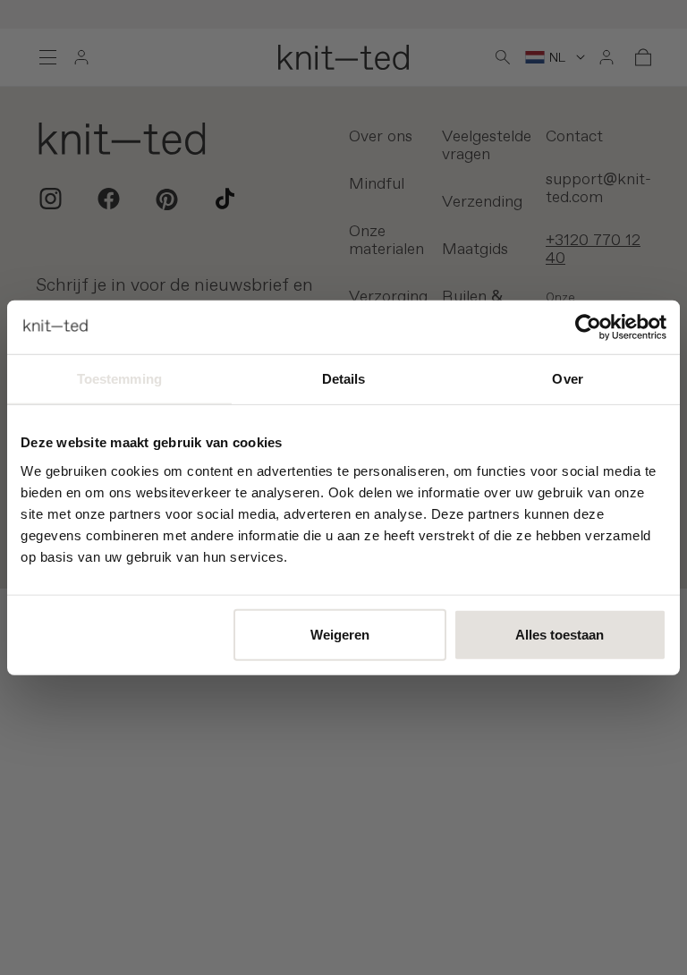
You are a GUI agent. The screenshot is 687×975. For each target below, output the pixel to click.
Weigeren (339, 633)
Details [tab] (344, 378)
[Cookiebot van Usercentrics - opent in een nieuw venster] (588, 327)
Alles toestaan (559, 633)
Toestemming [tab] (119, 378)
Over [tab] (567, 378)
